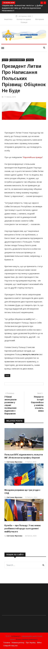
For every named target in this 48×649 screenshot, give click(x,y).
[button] (41, 3)
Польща (30, 60)
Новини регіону (18, 642)
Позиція (24, 22)
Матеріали (39, 19)
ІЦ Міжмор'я (15, 636)
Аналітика (8, 19)
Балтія (5, 60)
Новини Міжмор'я (17, 60)
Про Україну (31, 642)
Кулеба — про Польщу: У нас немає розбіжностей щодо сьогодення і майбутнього (22, 528)
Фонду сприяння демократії (27, 639)
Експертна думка (24, 19)
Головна (6, 642)
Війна (39, 642)
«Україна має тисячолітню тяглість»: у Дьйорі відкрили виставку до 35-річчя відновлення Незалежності (22, 8)
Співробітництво (10, 645)
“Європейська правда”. (33, 157)
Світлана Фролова (14, 462)
